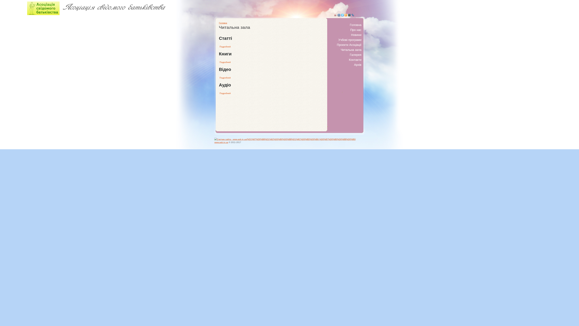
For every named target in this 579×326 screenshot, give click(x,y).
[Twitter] (342, 15)
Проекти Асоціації (349, 44)
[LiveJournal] (352, 15)
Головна (355, 25)
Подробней (225, 46)
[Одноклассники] (346, 15)
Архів (357, 64)
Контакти (355, 59)
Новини (356, 35)
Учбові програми (349, 40)
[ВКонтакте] (339, 15)
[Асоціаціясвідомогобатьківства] (86, 9)
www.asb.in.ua (221, 142)
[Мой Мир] (349, 15)
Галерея (355, 54)
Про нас (355, 30)
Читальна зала (351, 49)
